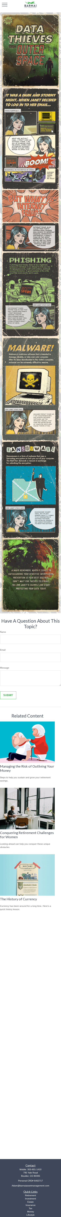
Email (2, 650)
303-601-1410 (34, 1169)
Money (30, 1211)
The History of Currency (18, 899)
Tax (30, 1208)
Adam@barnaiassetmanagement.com (30, 1185)
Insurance (31, 1205)
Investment (30, 1198)
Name (3, 632)
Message (4, 668)
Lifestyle (30, 1215)
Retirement (30, 1195)
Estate (30, 1202)
